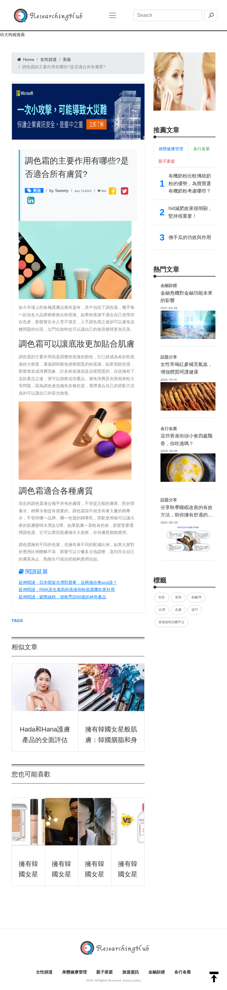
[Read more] (184, 81)
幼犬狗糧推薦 (12, 34)
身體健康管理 (74, 972)
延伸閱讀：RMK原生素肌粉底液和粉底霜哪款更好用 (67, 589)
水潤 (161, 609)
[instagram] (31, 201)
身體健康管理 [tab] (170, 148)
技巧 (195, 609)
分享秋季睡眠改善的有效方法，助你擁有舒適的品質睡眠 (186, 515)
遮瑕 (178, 597)
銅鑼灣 (196, 597)
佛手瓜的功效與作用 (189, 237)
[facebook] (112, 191)
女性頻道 (48, 59)
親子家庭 (104, 972)
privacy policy (132, 980)
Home (28, 59)
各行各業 (182, 972)
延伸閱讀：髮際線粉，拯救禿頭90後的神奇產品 (62, 597)
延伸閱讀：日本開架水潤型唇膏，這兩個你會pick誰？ (68, 582)
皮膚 (178, 609)
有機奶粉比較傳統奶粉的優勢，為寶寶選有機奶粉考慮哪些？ (189, 183)
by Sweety (59, 190)
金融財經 (156, 972)
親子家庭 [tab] (166, 161)
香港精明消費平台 (171, 622)
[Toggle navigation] (112, 15)
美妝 (67, 59)
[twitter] (125, 191)
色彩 (161, 597)
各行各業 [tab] (201, 148)
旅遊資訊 (130, 972)
